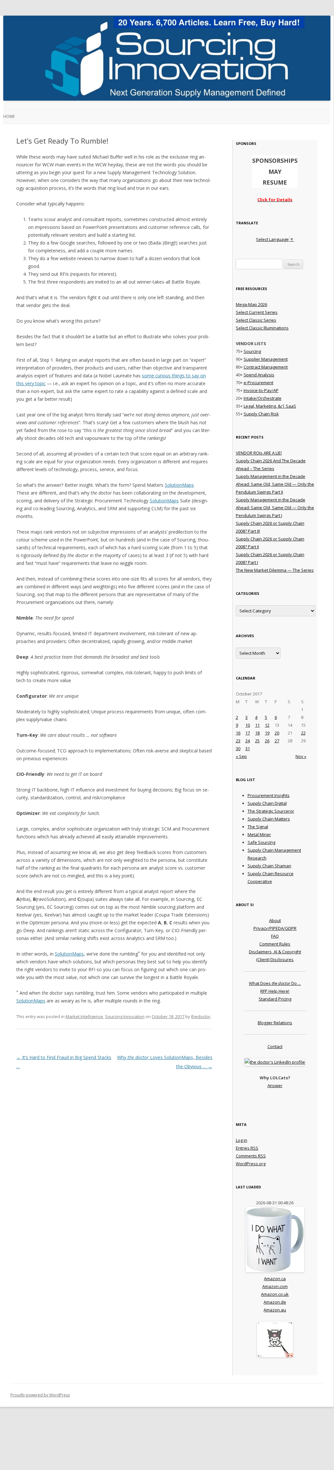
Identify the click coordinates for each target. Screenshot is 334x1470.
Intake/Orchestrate (262, 398)
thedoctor (200, 1016)
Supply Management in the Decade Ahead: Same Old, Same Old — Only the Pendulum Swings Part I (275, 507)
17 (247, 733)
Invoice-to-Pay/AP (261, 390)
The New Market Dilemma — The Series (275, 570)
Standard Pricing (275, 999)
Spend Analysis (259, 375)
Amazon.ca (275, 1278)
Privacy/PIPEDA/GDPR (274, 928)
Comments (251, 1156)
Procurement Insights (269, 795)
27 (277, 741)
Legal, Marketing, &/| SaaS (270, 406)
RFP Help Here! (274, 991)
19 (267, 733)
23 (238, 741)
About (275, 920)
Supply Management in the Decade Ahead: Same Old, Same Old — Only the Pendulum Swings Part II (275, 484)
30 (238, 748)
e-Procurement (258, 382)
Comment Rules (274, 944)
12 (267, 725)
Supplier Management (266, 359)
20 (277, 733)
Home (9, 116)
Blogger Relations (275, 1023)
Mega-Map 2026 (251, 304)
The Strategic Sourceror (271, 811)
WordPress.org (251, 1164)
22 (303, 733)
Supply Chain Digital (267, 803)
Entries (247, 1148)
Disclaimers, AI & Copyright (275, 952)
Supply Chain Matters (269, 819)
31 (247, 748)
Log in (241, 1140)
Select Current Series (257, 312)
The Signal (258, 827)
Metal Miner (259, 834)
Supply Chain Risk (261, 414)
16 (238, 733)
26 (267, 741)
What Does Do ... (275, 983)
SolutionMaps (179, 485)
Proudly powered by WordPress (40, 1395)
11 (257, 725)
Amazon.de (275, 1302)
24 (247, 741)
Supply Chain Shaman (269, 866)
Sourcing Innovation (124, 1016)
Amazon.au (275, 1310)
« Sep (241, 756)
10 (247, 725)
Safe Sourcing (261, 842)
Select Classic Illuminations (262, 328)
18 (257, 733)
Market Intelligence (84, 1016)
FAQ (275, 936)
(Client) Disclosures (275, 959)
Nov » (301, 756)
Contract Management (266, 367)
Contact (274, 1046)
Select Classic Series (256, 320)
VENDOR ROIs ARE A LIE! (259, 453)
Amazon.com (275, 1286)
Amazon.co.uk (275, 1294)
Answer (274, 1085)
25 (257, 741)
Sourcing (252, 351)
